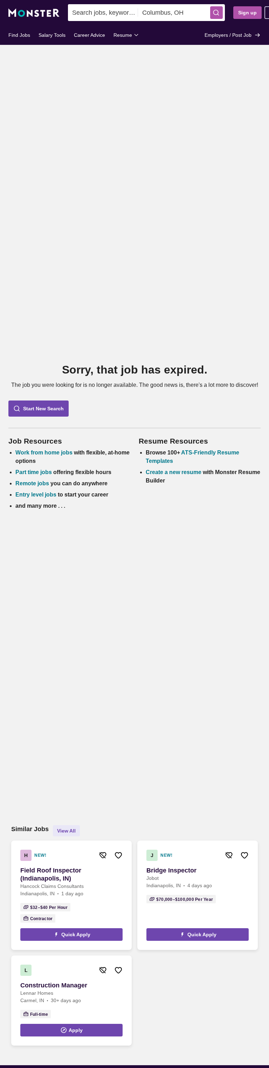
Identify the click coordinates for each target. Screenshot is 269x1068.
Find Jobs (19, 35)
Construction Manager (53, 985)
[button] (216, 12)
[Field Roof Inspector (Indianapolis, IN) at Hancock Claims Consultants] (71, 895)
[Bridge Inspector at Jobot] (197, 895)
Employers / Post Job (228, 35)
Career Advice (89, 35)
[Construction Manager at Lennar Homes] (71, 1000)
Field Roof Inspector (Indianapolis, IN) (50, 874)
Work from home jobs (44, 453)
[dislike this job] (103, 855)
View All (66, 831)
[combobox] (103, 12)
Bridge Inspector (171, 870)
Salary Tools (52, 35)
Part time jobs (33, 472)
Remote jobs (32, 483)
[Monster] (34, 12)
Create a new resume (174, 472)
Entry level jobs (35, 495)
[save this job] (118, 855)
